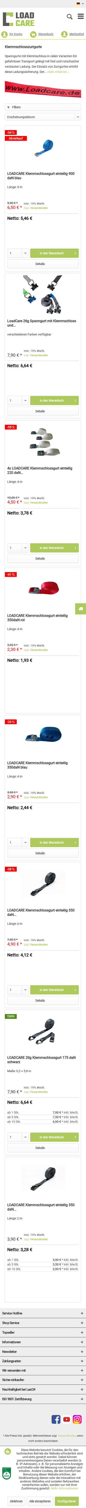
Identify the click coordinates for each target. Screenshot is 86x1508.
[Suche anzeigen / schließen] (70, 16)
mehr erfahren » (58, 72)
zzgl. (36, 208)
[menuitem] (78, 16)
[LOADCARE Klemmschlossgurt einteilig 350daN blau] (43, 737)
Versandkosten (67, 1435)
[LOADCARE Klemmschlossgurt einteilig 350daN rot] (43, 589)
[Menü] (78, 16)
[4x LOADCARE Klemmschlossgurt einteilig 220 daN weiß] (43, 442)
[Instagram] (77, 1422)
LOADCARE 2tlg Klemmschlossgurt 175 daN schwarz (41, 1060)
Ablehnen (16, 1501)
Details (40, 264)
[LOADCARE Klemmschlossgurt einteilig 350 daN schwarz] (43, 884)
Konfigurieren (67, 1501)
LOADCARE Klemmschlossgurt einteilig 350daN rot (37, 618)
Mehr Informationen (64, 1488)
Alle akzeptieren (40, 1501)
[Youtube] (66, 1422)
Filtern (16, 107)
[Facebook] (56, 1422)
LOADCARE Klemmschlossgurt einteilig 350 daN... (41, 912)
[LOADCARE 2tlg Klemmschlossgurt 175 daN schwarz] (43, 1031)
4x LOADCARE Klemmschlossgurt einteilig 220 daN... (39, 470)
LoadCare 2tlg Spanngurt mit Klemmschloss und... (41, 323)
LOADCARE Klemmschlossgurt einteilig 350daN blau (37, 765)
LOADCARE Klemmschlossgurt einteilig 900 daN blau (41, 176)
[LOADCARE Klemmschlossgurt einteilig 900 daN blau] (43, 147)
